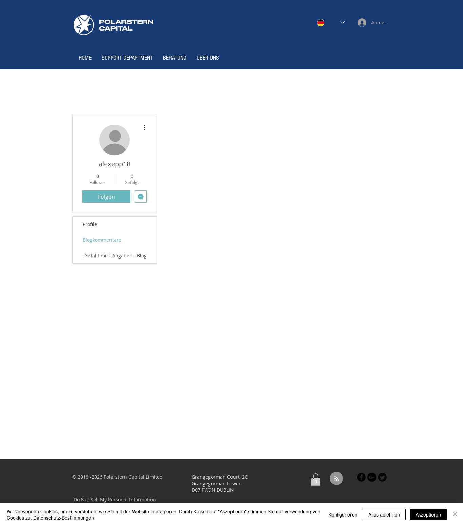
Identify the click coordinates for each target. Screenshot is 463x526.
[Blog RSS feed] (336, 479)
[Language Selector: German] (330, 22)
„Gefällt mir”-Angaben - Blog (115, 255)
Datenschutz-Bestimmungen (63, 517)
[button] (315, 479)
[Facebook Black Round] (361, 477)
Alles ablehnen (384, 514)
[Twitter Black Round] (382, 477)
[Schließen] (455, 514)
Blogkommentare (102, 240)
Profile (90, 224)
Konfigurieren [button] (342, 514)
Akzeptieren (428, 514)
